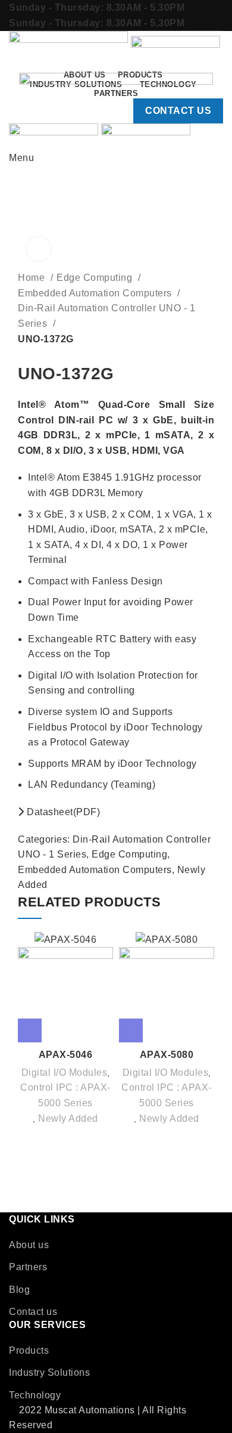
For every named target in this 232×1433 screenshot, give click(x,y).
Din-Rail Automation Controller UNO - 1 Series (106, 316)
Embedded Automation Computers (96, 293)
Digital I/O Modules (64, 1072)
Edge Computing (96, 278)
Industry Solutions (49, 1372)
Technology (35, 1395)
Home (33, 278)
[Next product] (48, 355)
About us (29, 1245)
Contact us (33, 1312)
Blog (19, 1290)
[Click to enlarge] (39, 249)
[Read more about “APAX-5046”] (30, 1030)
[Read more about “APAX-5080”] (131, 1030)
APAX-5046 (66, 1055)
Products (29, 1350)
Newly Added (68, 1118)
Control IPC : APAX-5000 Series (65, 1095)
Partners (28, 1267)
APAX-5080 (167, 1055)
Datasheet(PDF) (62, 812)
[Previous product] (24, 355)
